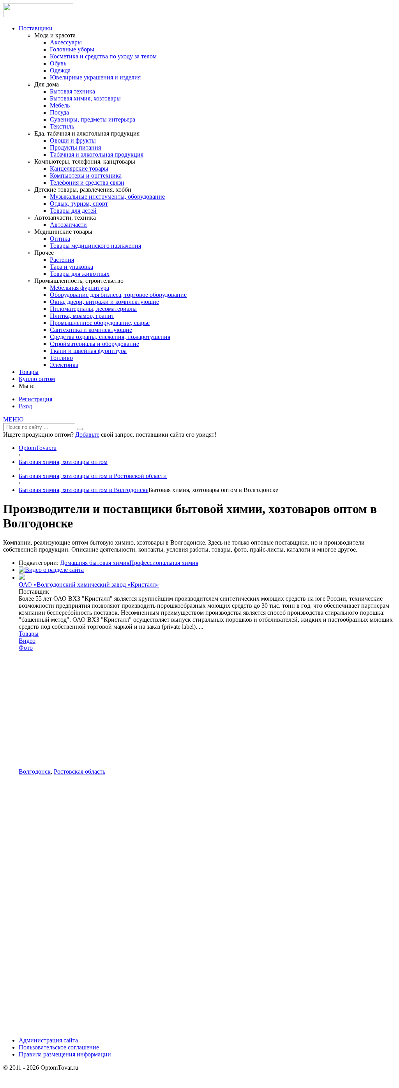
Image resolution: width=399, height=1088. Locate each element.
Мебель (60, 105)
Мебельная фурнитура (79, 287)
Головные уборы (72, 49)
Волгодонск (35, 771)
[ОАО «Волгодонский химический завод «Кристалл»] (22, 577)
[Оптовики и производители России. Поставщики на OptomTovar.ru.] (38, 15)
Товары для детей (73, 210)
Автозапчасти (68, 224)
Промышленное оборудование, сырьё (100, 322)
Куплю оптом (37, 379)
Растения (62, 259)
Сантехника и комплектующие (91, 329)
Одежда (60, 70)
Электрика (64, 364)
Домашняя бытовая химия (94, 562)
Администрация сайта (48, 1040)
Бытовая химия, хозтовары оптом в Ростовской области (93, 476)
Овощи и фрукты (73, 140)
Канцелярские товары (79, 168)
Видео (27, 640)
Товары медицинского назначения (95, 245)
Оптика (60, 238)
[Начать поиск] (80, 429)
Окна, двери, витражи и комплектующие (104, 301)
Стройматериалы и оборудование (94, 343)
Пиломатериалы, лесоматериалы (93, 308)
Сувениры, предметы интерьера (92, 119)
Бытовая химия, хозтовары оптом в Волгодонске (83, 490)
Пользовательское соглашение (59, 1047)
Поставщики (36, 28)
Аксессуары (66, 42)
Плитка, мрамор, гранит (82, 315)
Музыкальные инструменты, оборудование (107, 196)
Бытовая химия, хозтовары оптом (63, 461)
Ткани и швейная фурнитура (88, 350)
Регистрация (35, 399)
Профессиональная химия (163, 562)
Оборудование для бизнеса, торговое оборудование (118, 294)
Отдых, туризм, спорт (79, 203)
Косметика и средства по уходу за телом (103, 56)
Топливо (61, 357)
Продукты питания (75, 147)
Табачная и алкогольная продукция (96, 154)
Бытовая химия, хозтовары (85, 98)
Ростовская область (79, 771)
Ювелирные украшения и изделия (95, 77)
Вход (25, 406)
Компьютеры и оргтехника (86, 175)
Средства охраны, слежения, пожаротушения (110, 336)
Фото (26, 647)
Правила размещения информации (65, 1054)
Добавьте (87, 434)
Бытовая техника (72, 91)
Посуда (59, 112)
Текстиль (62, 126)
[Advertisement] (207, 709)
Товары (29, 372)
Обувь (58, 63)
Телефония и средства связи (87, 182)
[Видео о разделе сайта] (51, 569)
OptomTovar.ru (37, 447)
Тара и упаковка (71, 266)
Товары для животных (79, 273)
